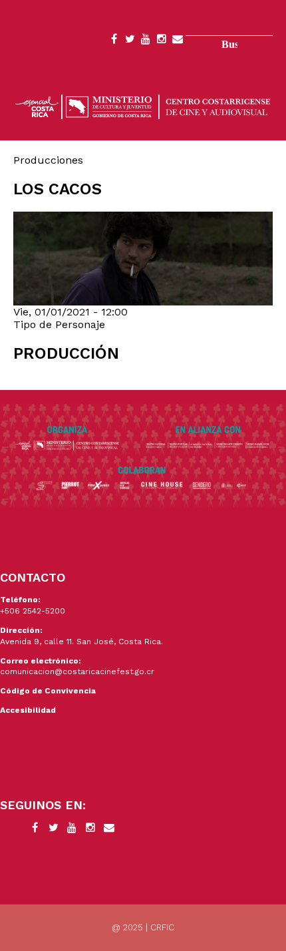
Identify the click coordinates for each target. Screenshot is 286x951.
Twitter (130, 41)
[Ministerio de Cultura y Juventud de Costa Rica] (143, 105)
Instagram (162, 41)
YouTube (146, 41)
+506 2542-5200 (32, 611)
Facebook (114, 41)
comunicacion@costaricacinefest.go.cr (77, 671)
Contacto (178, 41)
